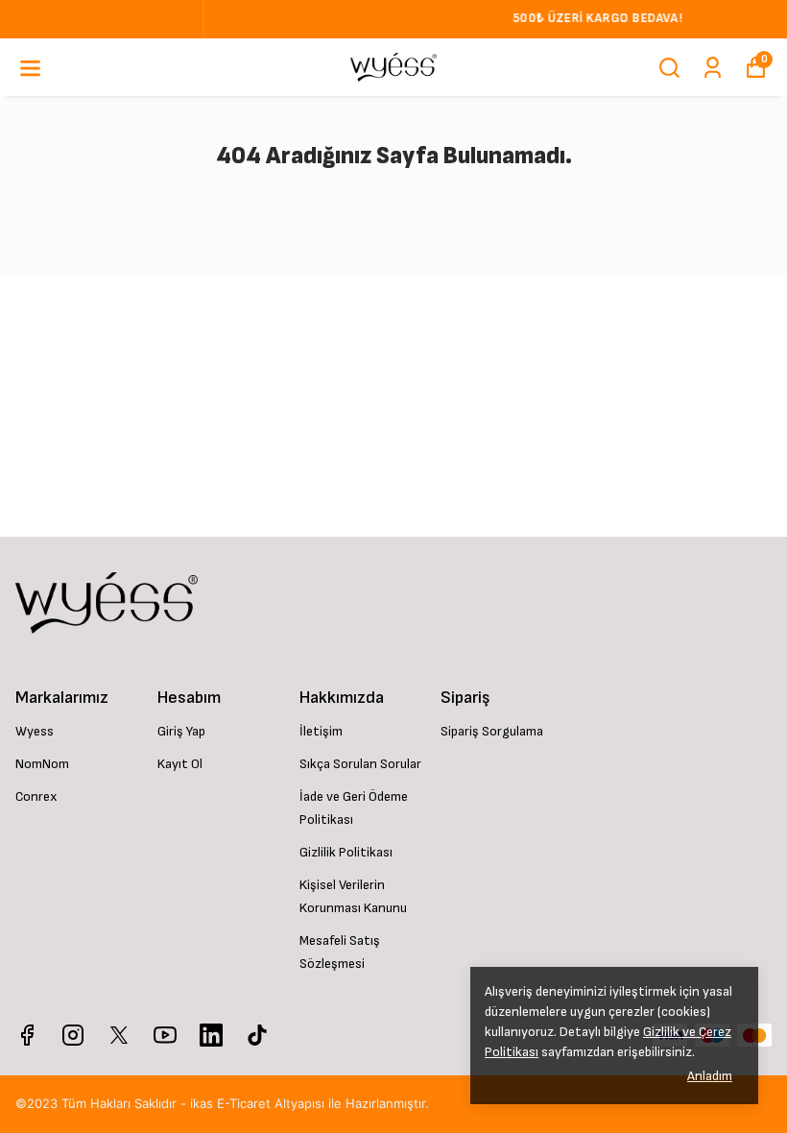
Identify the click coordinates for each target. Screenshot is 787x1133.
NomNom (42, 764)
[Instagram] (72, 1035)
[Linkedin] (211, 1035)
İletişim (321, 731)
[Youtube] (165, 1035)
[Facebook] (26, 1035)
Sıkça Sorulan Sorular (360, 764)
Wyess (34, 731)
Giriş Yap (181, 731)
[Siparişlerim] (713, 68)
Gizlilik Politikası (346, 852)
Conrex (36, 796)
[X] (119, 1035)
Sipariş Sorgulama (492, 731)
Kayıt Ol (180, 764)
